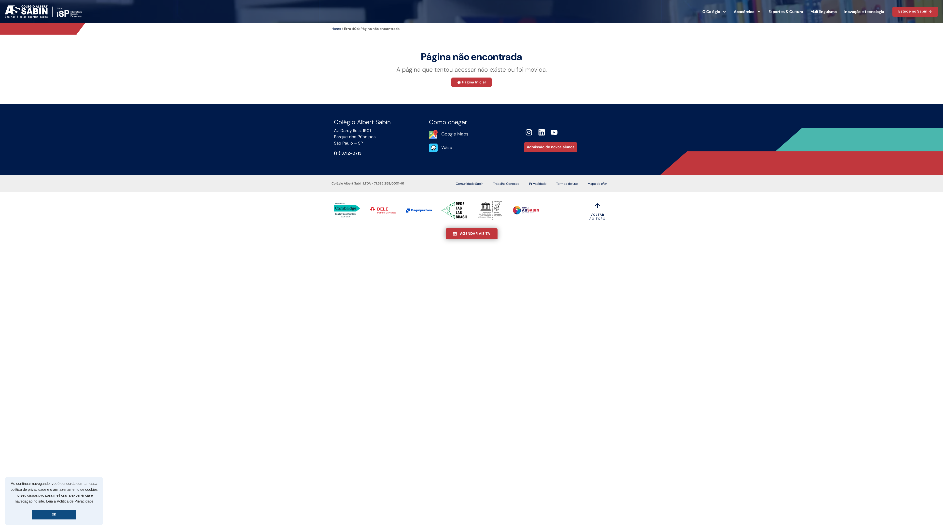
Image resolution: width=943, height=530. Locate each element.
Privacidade (537, 184)
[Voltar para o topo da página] (597, 206)
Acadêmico (744, 11)
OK (54, 514)
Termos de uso (567, 184)
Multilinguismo (823, 11)
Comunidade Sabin (469, 184)
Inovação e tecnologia (864, 11)
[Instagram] (529, 132)
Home (336, 28)
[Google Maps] (433, 134)
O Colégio (711, 11)
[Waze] (433, 148)
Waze (446, 147)
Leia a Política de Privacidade (69, 501)
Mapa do (597, 184)
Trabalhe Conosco (506, 184)
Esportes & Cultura (785, 11)
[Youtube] (554, 132)
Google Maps (454, 134)
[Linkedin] (542, 132)
